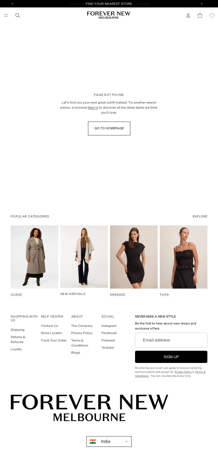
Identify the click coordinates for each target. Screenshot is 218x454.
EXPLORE (200, 216)
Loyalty (16, 349)
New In (93, 107)
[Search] (17, 15)
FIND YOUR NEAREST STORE (109, 4)
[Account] (188, 15)
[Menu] (6, 15)
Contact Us (49, 326)
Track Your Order (53, 340)
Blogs (75, 352)
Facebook (109, 333)
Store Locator (51, 333)
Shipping (17, 330)
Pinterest (108, 340)
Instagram (109, 326)
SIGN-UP (171, 357)
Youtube (108, 347)
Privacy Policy (81, 333)
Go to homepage (109, 128)
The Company (82, 326)
